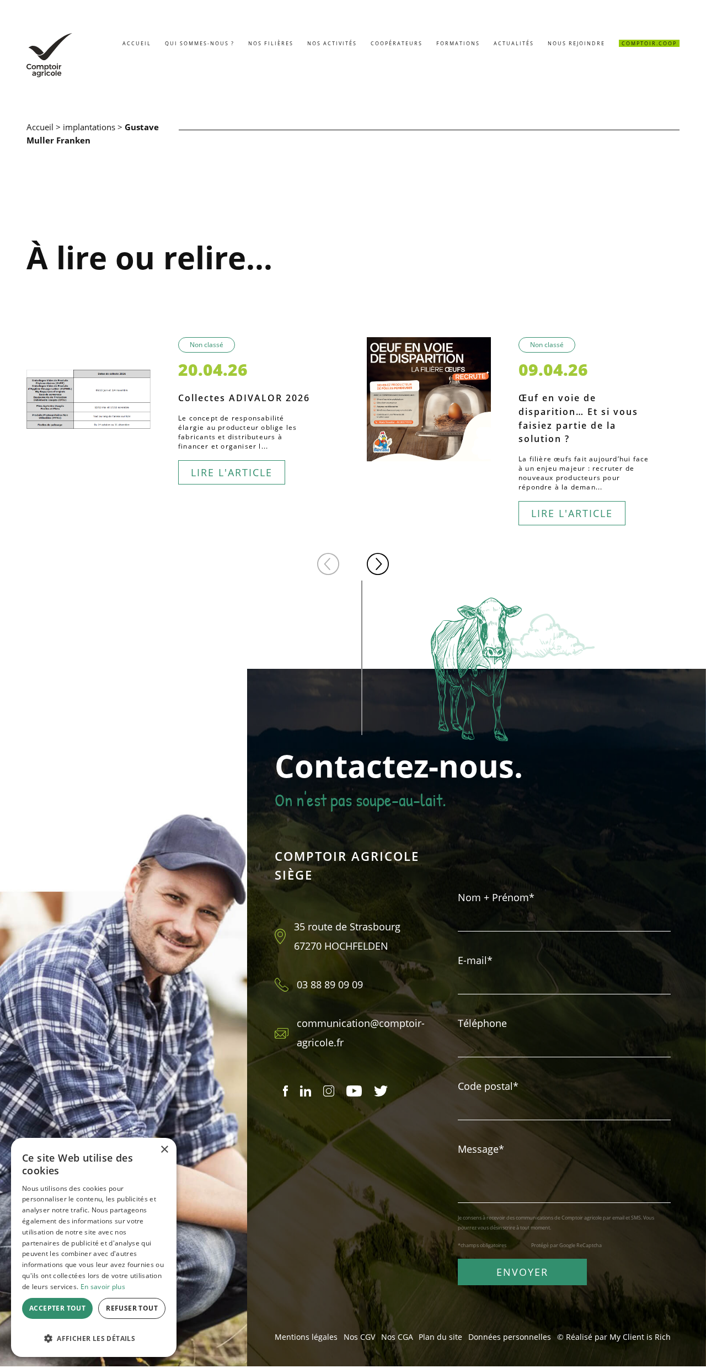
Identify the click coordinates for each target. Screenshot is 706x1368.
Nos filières (270, 43)
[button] (328, 564)
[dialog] (93, 1247)
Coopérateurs (396, 43)
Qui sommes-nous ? (199, 43)
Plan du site (440, 1337)
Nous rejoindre (576, 43)
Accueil (136, 43)
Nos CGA (397, 1337)
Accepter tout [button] (57, 1308)
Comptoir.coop (649, 43)
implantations (89, 126)
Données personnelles (509, 1337)
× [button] (164, 1150)
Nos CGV (359, 1337)
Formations (458, 43)
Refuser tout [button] (132, 1308)
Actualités (514, 43)
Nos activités (332, 43)
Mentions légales (306, 1337)
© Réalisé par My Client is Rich (614, 1337)
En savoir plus (103, 1286)
